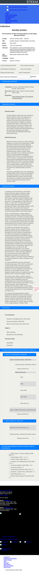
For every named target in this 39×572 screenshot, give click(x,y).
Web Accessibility (8, 565)
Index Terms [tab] (6, 307)
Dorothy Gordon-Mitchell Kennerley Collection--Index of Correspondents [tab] (17, 447)
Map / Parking (4, 495)
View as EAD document (27, 65)
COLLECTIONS (11, 15)
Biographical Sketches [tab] (9, 104)
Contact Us (7, 557)
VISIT (7, 13)
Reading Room (8, 507)
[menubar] (19, 69)
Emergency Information (10, 558)
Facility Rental (8, 560)
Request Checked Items (7, 72)
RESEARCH (10, 17)
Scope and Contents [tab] (8, 186)
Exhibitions (7, 500)
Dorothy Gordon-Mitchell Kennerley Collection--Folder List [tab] (19, 350)
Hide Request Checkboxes (8, 69)
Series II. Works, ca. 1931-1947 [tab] (15, 421)
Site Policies (7, 564)
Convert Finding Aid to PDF (8, 65)
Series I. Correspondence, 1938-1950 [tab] (16, 354)
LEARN (8, 19)
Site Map (6, 563)
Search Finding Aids (24, 72)
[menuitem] (8, 65)
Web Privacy (7, 567)
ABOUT (8, 23)
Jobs (5, 561)
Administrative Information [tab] (10, 81)
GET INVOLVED (11, 21)
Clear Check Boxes (25, 69)
